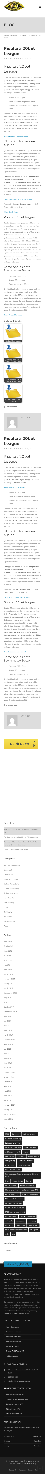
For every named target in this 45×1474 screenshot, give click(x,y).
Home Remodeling (11, 879)
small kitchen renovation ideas (16, 1230)
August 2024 (8, 951)
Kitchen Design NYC (13, 1409)
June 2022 (8, 1002)
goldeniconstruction (25, 1161)
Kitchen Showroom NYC (14, 1414)
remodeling (20, 1221)
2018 (7, 1134)
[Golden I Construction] (14, 6)
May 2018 (7, 1058)
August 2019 (8, 1016)
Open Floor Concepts (27, 1216)
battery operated (30, 1147)
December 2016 (10, 1114)
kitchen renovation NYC (30, 1190)
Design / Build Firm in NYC (15, 1351)
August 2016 (8, 1119)
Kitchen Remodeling (11, 888)
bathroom (15, 1134)
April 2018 (8, 1063)
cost (18, 1152)
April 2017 (8, 1095)
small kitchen (33, 1225)
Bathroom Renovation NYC (15, 1394)
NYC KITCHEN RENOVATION (14, 1208)
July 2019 (7, 1021)
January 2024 (9, 983)
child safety (9, 1152)
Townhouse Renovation (14, 1332)
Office (6, 907)
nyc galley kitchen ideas (13, 1203)
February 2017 (9, 1105)
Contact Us (12, 1470)
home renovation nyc (12, 1169)
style (7, 1234)
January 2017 (9, 1109)
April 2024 (8, 969)
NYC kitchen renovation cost (15, 1212)
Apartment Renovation (14, 1337)
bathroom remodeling (13, 1139)
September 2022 (10, 993)
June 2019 (8, 1025)
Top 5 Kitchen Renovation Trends (16, 849)
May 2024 (7, 965)
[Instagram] (27, 1264)
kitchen (28, 1181)
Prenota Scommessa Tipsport (15, 652)
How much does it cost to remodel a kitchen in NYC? (21, 1175)
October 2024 (9, 946)
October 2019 (9, 1007)
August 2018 (8, 1044)
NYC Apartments (17, 1199)
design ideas (9, 1156)
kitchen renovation (11, 1190)
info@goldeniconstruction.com (19, 1381)
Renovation (8, 916)
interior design (18, 1181)
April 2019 (8, 1030)
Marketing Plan (9, 898)
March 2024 (8, 974)
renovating (32, 1221)
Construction (8, 874)
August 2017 (8, 1086)
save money (20, 1225)
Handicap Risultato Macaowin (14, 487)
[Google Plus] (23, 1264)
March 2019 (8, 1035)
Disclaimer (22, 1470)
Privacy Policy (33, 1470)
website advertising (33, 1461)
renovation (9, 1225)
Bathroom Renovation (12, 865)
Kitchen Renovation (11, 893)
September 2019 (10, 1011)
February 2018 (9, 1072)
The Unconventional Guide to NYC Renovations (21, 837)
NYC (6, 1199)
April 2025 (8, 941)
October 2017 (9, 1082)
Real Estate (8, 912)
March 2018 (8, 1067)
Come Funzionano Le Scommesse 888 (18, 199)
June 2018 (8, 1053)
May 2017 (7, 1091)
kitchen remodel (11, 1185)
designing (21, 1156)
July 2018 (7, 1049)
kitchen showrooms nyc (30, 1194)
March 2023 (8, 988)
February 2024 (9, 979)
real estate (9, 1221)
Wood (6, 926)
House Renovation (12, 1327)
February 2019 (9, 1039)
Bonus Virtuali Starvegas (13, 315)
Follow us (10, 1264)
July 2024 (7, 955)
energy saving (10, 1161)
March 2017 (8, 1100)
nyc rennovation (10, 1216)
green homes (9, 1165)
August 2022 (8, 997)
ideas (7, 1181)
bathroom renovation (12, 1143)
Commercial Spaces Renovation (17, 1399)
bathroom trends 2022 (13, 1147)
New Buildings (9, 902)
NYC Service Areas (12, 1356)
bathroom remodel (29, 1134)
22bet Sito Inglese (11, 212)
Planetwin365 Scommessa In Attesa (17, 597)
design (26, 1152)
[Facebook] (16, 1264)
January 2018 (9, 1077)
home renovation (24, 1165)
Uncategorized (9, 921)
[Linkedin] (20, 1264)
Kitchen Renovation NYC (14, 1404)
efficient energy (33, 1156)
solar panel (34, 1230)
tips (13, 1234)
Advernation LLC (29, 1464)
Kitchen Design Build (11, 884)
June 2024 (8, 960)
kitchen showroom (11, 1194)
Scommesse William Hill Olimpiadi (16, 136)
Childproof (8, 870)
